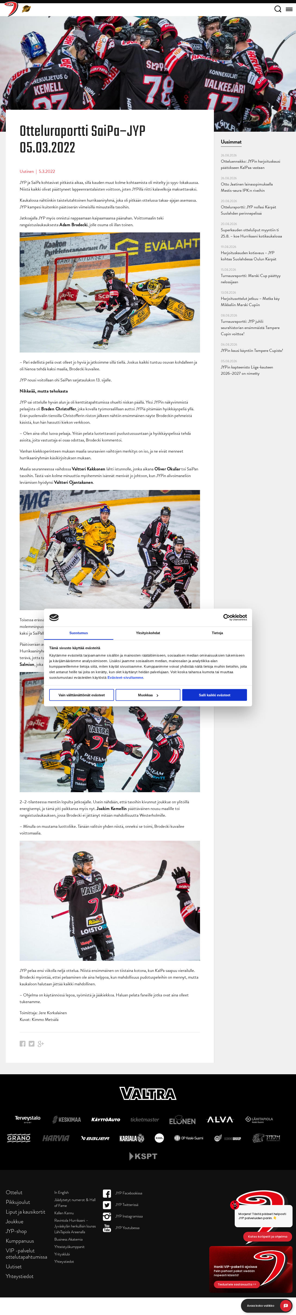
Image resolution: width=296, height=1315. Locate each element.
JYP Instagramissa (128, 1216)
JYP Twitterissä (126, 1205)
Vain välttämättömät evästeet (82, 695)
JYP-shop (16, 1231)
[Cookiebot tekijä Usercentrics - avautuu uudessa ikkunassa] (227, 617)
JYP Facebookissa (128, 1193)
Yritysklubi (62, 1254)
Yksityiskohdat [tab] (148, 633)
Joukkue (14, 1221)
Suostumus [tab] (78, 633)
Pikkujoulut (18, 1202)
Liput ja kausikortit (25, 1212)
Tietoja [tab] (217, 633)
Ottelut (14, 1192)
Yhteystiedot (20, 1276)
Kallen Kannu (64, 1213)
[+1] (41, 1045)
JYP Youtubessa (126, 1228)
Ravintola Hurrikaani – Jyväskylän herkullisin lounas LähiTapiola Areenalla (75, 1226)
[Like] (22, 1045)
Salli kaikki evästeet (214, 695)
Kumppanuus (20, 1241)
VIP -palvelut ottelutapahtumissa (26, 1253)
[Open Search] (277, 10)
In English (61, 1192)
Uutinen (27, 171)
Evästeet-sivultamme (125, 677)
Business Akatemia (68, 1239)
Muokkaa (145, 695)
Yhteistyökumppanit (69, 1247)
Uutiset (14, 1266)
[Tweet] (31, 1045)
